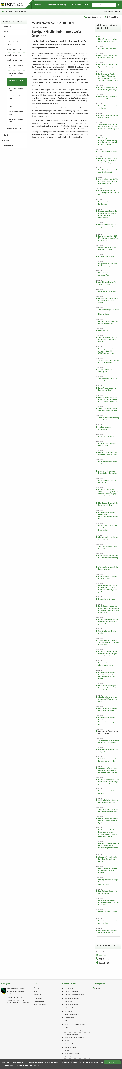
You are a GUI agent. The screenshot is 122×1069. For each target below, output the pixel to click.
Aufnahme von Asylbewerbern (74, 995)
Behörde (7, 135)
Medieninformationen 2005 (16, 121)
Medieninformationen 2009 (16, 90)
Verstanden (112, 1062)
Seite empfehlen (99, 984)
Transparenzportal (70, 1047)
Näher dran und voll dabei (107, 291)
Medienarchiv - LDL (14, 129)
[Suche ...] (118, 5)
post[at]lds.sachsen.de (21, 1003)
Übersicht (37, 988)
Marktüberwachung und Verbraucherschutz (72, 1055)
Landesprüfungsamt (71, 1034)
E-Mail (98, 988)
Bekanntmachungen (71, 1004)
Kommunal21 (69, 1027)
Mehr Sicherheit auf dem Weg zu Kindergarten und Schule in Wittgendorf (108, 193)
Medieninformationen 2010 (16, 82)
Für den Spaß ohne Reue (107, 48)
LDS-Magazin (69, 988)
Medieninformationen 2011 (16, 74)
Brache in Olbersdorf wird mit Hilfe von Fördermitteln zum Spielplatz (108, 821)
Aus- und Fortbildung (71, 991)
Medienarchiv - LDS (14, 50)
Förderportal (69, 1011)
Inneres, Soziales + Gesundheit (75, 1024)
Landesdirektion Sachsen (16, 12)
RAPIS (67, 1041)
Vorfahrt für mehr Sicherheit (107, 151)
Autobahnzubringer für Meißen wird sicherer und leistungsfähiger (108, 312)
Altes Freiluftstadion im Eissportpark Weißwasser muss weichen (108, 699)
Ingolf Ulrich (103, 955)
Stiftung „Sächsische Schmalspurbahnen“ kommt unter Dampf (108, 340)
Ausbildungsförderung (72, 998)
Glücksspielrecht (70, 1021)
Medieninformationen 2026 (14, 43)
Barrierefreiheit (39, 1001)
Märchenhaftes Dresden (106, 599)
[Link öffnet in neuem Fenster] (12, 6)
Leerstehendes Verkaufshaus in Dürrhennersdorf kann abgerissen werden (108, 558)
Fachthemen (8, 146)
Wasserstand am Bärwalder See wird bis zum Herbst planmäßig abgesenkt (108, 642)
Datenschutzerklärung (52, 1062)
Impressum (37, 995)
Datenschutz (38, 998)
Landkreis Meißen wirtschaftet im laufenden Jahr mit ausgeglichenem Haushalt (108, 782)
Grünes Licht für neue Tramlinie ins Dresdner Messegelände (108, 528)
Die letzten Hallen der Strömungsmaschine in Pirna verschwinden (107, 227)
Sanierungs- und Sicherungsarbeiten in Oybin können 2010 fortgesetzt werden (108, 351)
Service (34, 984)
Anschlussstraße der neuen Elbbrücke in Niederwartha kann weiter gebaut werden (107, 770)
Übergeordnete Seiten (110, 12)
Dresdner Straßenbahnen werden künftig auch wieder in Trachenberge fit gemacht (108, 161)
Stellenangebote (10, 32)
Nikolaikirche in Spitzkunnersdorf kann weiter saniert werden (108, 301)
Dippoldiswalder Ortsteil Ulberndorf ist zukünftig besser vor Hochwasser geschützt (108, 399)
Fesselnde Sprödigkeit (106, 436)
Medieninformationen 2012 (16, 67)
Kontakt (36, 991)
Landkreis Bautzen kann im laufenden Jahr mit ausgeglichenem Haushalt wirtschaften (108, 654)
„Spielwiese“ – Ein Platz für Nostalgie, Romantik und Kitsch (107, 859)
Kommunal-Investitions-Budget (74, 1031)
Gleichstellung (69, 1018)
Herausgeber (5, 984)
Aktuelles (7, 27)
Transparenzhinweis (40, 1004)
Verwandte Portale (69, 984)
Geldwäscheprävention (72, 1014)
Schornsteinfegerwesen (72, 1044)
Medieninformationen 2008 (16, 97)
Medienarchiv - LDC (14, 55)
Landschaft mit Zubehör (106, 256)
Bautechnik (68, 1001)
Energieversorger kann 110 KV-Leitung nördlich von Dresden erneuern (108, 238)
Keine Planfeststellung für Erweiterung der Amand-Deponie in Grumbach (108, 688)
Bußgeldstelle (69, 1008)
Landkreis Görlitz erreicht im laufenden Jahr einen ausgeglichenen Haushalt (108, 622)
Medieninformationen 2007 (16, 105)
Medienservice (9, 37)
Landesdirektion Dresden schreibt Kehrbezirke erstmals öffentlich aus (108, 902)
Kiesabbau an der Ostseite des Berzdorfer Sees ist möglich (107, 870)
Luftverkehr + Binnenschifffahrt (74, 1037)
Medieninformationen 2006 (16, 113)
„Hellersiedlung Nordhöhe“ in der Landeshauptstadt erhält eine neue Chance (108, 181)
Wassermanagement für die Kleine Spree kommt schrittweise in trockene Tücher (108, 39)
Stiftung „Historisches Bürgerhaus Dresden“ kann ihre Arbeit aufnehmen (108, 882)
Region (6, 140)
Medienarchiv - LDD (14, 60)
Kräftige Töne (103, 330)
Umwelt (67, 1050)
